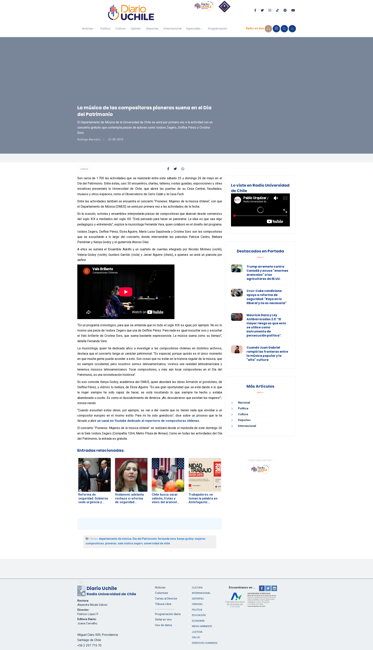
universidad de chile (157, 543)
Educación (199, 615)
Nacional (244, 402)
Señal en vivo (163, 619)
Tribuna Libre (163, 604)
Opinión (136, 28)
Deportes (152, 28)
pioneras (111, 543)
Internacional (172, 28)
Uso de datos (163, 625)
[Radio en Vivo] (268, 28)
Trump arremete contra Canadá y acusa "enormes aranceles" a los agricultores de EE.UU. (267, 273)
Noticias (87, 28)
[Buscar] (284, 28)
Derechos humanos (205, 642)
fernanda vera (167, 538)
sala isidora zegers (130, 543)
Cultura (120, 28)
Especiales (193, 28)
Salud (196, 637)
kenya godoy (185, 538)
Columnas (161, 593)
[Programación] (276, 28)
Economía (198, 620)
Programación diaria (168, 614)
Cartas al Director (166, 598)
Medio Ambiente (202, 626)
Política (105, 28)
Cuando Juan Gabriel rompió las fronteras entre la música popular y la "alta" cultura (267, 353)
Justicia (197, 631)
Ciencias (197, 604)
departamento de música (115, 538)
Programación (217, 28)
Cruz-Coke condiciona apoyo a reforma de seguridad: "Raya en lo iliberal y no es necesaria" (267, 297)
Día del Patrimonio (144, 538)
